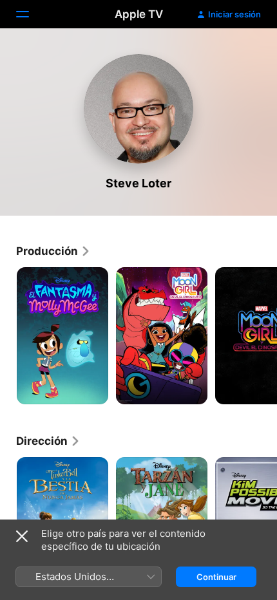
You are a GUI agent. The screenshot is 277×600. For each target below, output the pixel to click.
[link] (53, 251)
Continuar (216, 577)
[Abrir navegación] (30, 14)
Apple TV (139, 14)
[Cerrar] (22, 536)
